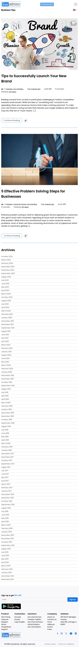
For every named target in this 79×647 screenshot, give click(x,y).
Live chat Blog (18, 89)
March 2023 (6, 294)
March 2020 (6, 365)
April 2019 (5, 399)
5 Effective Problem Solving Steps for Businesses (33, 194)
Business (9, 89)
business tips (35, 89)
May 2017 (5, 477)
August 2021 (6, 331)
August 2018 (6, 426)
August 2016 (6, 508)
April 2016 (5, 521)
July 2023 (5, 280)
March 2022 (6, 311)
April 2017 (5, 481)
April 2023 (5, 290)
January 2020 (6, 372)
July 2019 (4, 392)
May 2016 (5, 518)
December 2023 (7, 266)
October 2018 (6, 419)
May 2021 (4, 338)
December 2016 (7, 494)
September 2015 (8, 545)
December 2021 (7, 321)
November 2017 (7, 457)
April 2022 (5, 307)
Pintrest (26, 121)
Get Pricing (5, 617)
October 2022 (6, 297)
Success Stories (17, 618)
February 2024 (7, 263)
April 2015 (5, 562)
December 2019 (7, 375)
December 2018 (7, 413)
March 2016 (5, 525)
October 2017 (6, 460)
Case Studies (19, 622)
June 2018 (5, 433)
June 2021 (5, 334)
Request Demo (4, 623)
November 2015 (7, 538)
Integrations (6, 627)
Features (4, 619)
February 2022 (7, 314)
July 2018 (4, 430)
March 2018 (5, 443)
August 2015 (6, 549)
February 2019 (6, 406)
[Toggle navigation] (75, 4)
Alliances (51, 624)
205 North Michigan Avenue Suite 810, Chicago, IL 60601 (68, 621)
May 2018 (5, 436)
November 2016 (7, 498)
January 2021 (6, 351)
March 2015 (5, 566)
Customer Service (19, 204)
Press (49, 629)
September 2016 (8, 504)
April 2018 (5, 440)
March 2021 (5, 345)
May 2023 (5, 287)
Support (4, 629)
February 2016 (7, 528)
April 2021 (5, 341)
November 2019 (7, 379)
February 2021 (6, 348)
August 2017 (6, 467)
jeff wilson (12, 92)
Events (50, 627)
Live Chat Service (34, 617)
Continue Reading (12, 120)
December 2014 (7, 576)
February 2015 (7, 569)
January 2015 (6, 572)
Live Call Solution (34, 627)
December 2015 (7, 535)
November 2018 (7, 416)
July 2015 (4, 552)
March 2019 (5, 402)
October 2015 (6, 542)
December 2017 (7, 453)
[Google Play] (11, 606)
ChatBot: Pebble (34, 619)
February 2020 (7, 368)
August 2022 (6, 300)
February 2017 (7, 487)
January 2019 (6, 409)
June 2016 (5, 515)
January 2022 (6, 317)
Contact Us (51, 619)
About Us (51, 617)
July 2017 (4, 470)
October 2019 (6, 382)
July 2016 (4, 511)
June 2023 (5, 283)
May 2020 (5, 362)
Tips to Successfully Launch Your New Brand (34, 78)
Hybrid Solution (34, 624)
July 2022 (5, 304)
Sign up (73, 599)
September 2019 (7, 385)
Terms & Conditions (66, 644)
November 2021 (7, 324)
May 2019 (4, 396)
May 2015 (5, 559)
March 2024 (6, 260)
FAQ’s (49, 622)
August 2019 (6, 389)
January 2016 (6, 532)
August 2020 (6, 355)
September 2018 (8, 423)
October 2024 (7, 256)
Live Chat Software (35, 622)
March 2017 (5, 484)
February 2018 (7, 447)
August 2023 (6, 277)
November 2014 (7, 579)
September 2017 (8, 464)
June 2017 (5, 474)
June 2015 (5, 555)
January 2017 (6, 491)
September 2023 (8, 273)
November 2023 (7, 270)
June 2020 (5, 358)
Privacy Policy (50, 644)
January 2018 (6, 450)
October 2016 (6, 501)
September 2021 (7, 328)
